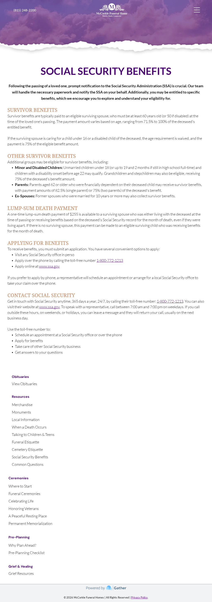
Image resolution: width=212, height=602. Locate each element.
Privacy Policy (139, 597)
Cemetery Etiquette (27, 449)
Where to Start (20, 486)
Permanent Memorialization (30, 523)
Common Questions (27, 464)
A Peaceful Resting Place (27, 516)
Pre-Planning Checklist (26, 552)
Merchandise (22, 404)
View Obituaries (24, 383)
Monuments (21, 412)
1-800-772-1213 (109, 260)
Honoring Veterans (23, 508)
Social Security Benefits (30, 457)
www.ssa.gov (49, 266)
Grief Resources (21, 573)
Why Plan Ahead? (22, 545)
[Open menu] (197, 10)
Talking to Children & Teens (33, 434)
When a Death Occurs (29, 427)
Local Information (26, 419)
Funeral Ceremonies (24, 493)
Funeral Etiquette (25, 442)
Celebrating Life (21, 501)
